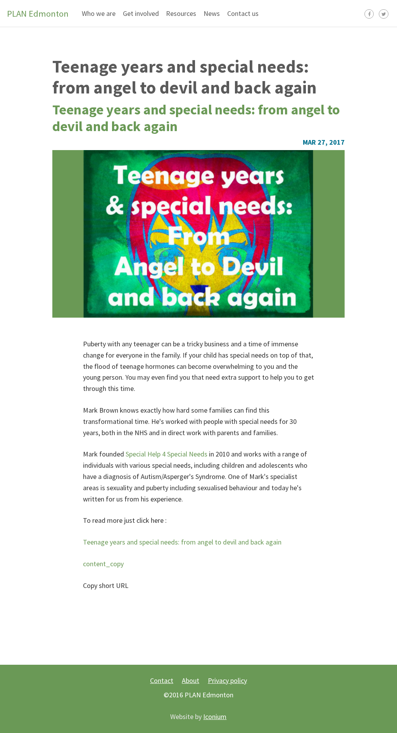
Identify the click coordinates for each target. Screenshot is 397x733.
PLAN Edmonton (38, 13)
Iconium (214, 716)
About (190, 680)
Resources (181, 13)
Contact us (243, 13)
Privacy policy (227, 680)
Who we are (99, 13)
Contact (161, 680)
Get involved (141, 13)
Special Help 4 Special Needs (166, 453)
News (212, 13)
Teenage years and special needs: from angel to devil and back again (184, 76)
